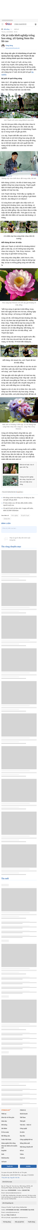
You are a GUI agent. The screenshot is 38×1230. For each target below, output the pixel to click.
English (3, 1150)
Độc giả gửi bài (19, 1222)
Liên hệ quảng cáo (7, 1203)
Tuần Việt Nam (6, 1139)
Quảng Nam (7, 518)
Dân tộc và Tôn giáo (7, 1117)
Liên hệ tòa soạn (7, 1182)
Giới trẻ (16, 29)
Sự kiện (28, 1166)
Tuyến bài (10, 1166)
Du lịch (22, 1132)
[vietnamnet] (9, 25)
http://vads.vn (11, 1215)
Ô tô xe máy (5, 1132)
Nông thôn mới (25, 1143)
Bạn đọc (22, 1136)
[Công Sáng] (3, 45)
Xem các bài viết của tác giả (12, 48)
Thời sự (3, 1114)
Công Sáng (9, 45)
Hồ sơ (22, 1150)
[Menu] (2, 24)
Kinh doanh (23, 1114)
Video (22, 1154)
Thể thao (23, 1117)
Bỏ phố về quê (25, 515)
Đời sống (7, 29)
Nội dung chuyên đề (26, 1147)
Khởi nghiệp (14, 515)
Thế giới (22, 1121)
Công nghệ (23, 1128)
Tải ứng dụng (7, 1222)
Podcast (22, 1158)
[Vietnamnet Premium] (6, 1111)
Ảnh (2, 1154)
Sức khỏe (4, 1128)
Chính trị (23, 1110)
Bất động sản (5, 1136)
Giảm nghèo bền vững (8, 1143)
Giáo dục (4, 1121)
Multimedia (5, 1158)
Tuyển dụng (31, 1222)
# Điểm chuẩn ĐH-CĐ (20, 24)
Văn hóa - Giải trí (25, 1125)
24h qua (3, 1161)
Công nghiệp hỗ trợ (26, 1139)
